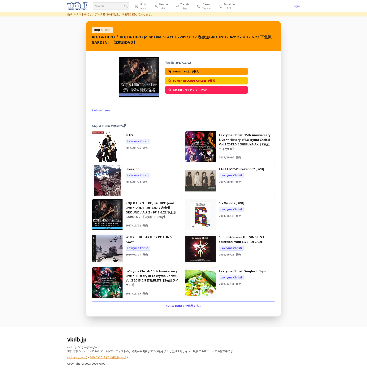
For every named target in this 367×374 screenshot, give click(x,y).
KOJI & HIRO (102, 30)
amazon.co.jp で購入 (186, 71)
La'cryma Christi (138, 141)
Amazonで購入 (109, 157)
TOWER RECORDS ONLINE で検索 (194, 80)
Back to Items (101, 110)
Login (296, 6)
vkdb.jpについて (77, 357)
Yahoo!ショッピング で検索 (190, 90)
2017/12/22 (183, 62)
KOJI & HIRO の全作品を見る (183, 305)
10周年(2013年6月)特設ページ (108, 357)
